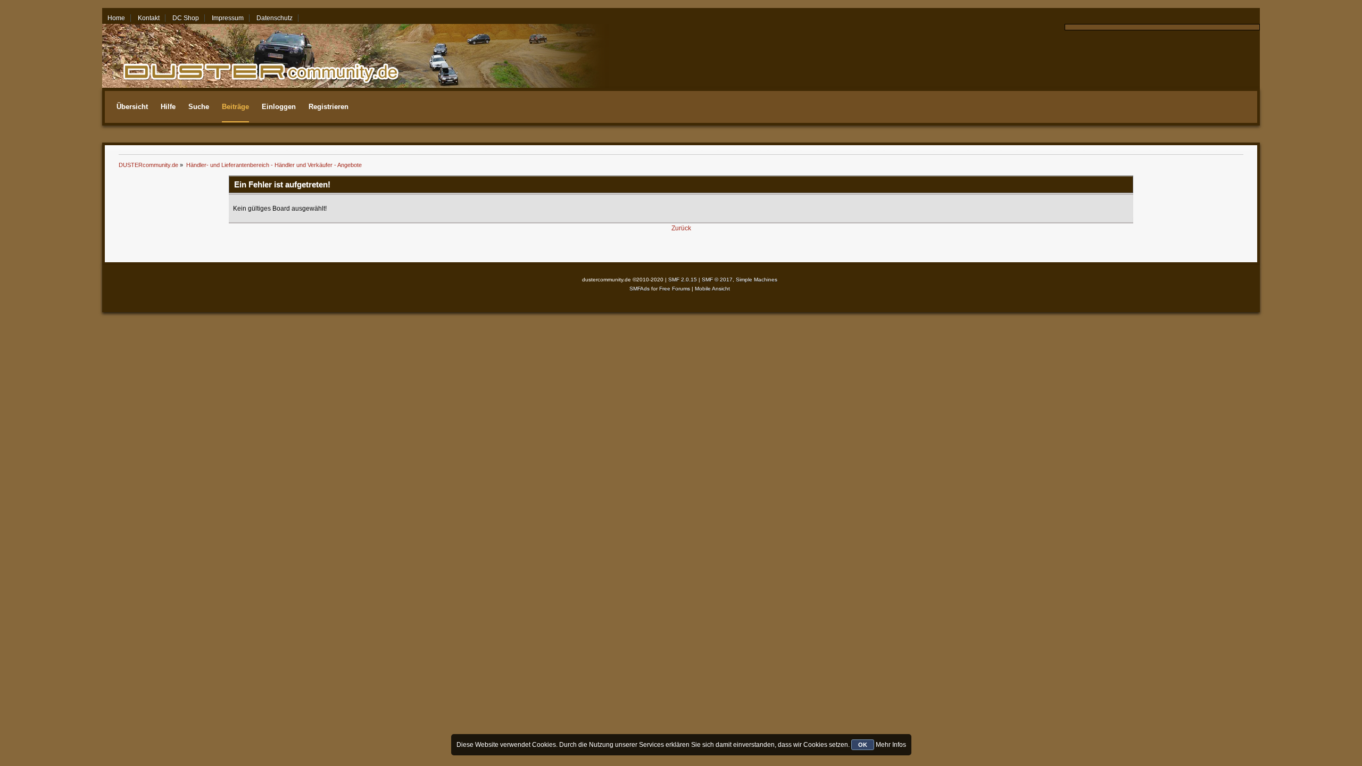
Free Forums (674, 289)
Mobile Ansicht (712, 289)
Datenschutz (274, 18)
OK (862, 745)
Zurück (681, 228)
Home (116, 18)
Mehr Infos (891, 744)
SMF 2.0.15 (682, 279)
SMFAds (639, 289)
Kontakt (149, 18)
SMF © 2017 (717, 279)
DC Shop (185, 18)
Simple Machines (756, 279)
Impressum (228, 18)
